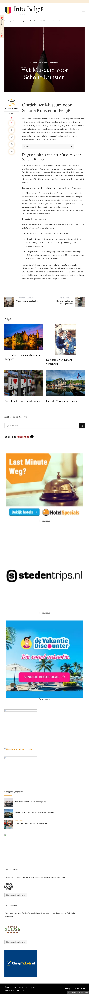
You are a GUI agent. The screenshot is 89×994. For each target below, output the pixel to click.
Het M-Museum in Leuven (62, 401)
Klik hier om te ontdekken (15, 895)
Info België (29, 9)
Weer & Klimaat (21, 810)
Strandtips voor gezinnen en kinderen (31, 823)
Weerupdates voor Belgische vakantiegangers (34, 812)
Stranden (19, 821)
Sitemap (67, 989)
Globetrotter (11, 108)
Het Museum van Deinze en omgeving (30, 802)
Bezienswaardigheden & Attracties (44, 63)
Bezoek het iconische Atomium (22, 401)
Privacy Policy (20, 990)
